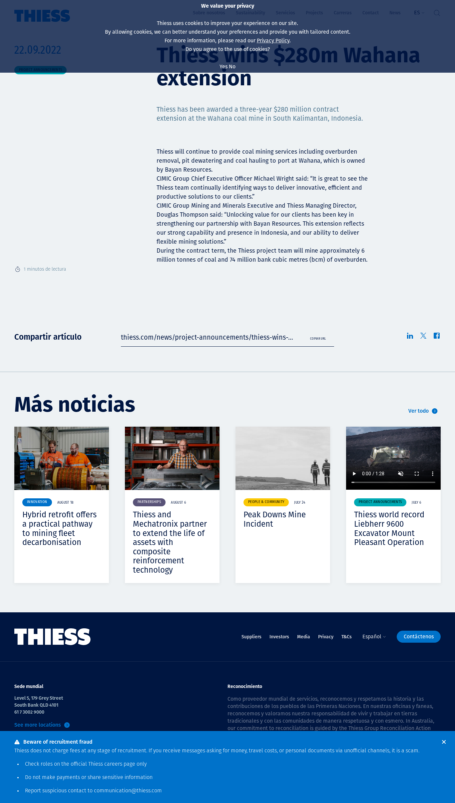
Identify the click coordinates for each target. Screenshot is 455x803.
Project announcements (380, 502)
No (232, 66)
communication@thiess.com (128, 791)
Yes (224, 66)
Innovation (37, 502)
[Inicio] (52, 636)
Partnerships (149, 502)
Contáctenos (419, 636)
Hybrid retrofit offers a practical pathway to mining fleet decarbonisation (59, 528)
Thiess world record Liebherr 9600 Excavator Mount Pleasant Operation (389, 528)
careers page (119, 764)
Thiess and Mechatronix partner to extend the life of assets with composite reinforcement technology (170, 542)
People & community (266, 502)
